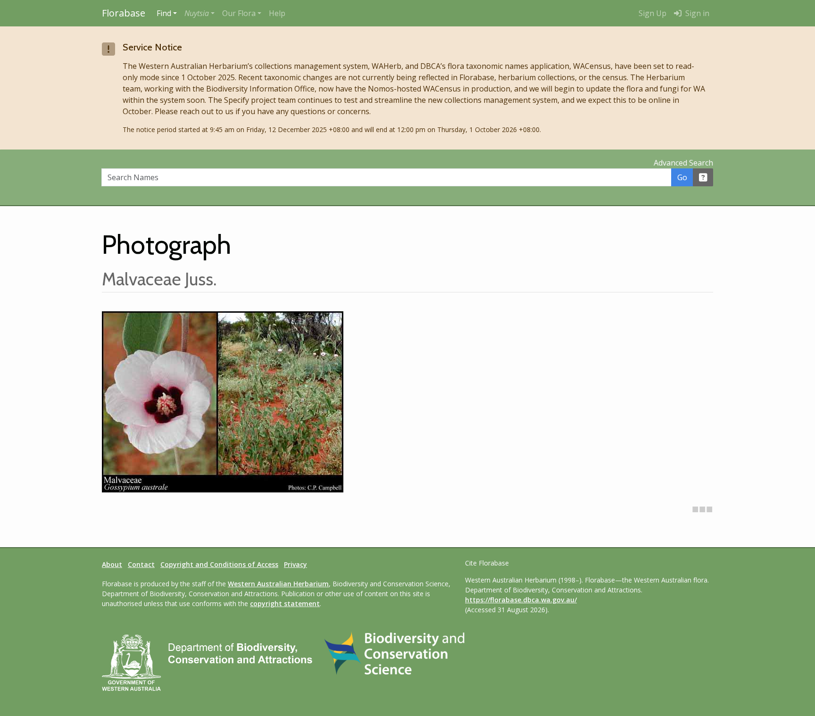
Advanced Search (683, 163)
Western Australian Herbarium (278, 583)
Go (682, 177)
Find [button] (164, 13)
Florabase (123, 13)
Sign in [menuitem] (696, 13)
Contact (141, 564)
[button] (199, 13)
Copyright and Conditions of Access (219, 564)
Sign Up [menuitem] (652, 13)
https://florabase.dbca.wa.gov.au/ (521, 599)
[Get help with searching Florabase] (703, 177)
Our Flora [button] (239, 13)
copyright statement (285, 603)
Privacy (295, 564)
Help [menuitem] (277, 13)
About (112, 564)
